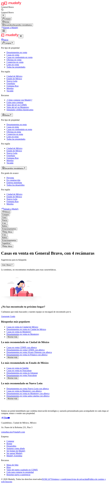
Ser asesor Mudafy (14, 453)
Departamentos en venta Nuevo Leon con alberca (27, 388)
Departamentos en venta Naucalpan (21, 375)
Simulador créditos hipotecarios (19, 110)
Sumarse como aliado (15, 448)
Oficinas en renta (13, 132)
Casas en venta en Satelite (17, 368)
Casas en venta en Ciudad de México (22, 327)
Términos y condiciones (61, 479)
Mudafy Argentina (14, 456)
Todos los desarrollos (15, 185)
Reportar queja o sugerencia (18, 474)
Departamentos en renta (16, 124)
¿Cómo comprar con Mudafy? (19, 100)
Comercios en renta (14, 134)
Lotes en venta (12, 64)
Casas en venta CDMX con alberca (21, 347)
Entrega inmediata (14, 182)
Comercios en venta (14, 62)
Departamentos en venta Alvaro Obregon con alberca (29, 352)
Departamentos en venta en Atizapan (22, 373)
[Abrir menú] (3, 31)
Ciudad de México (14, 76)
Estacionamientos (9, 229)
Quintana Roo (12, 86)
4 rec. (4, 223)
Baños (4, 226)
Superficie (6, 243)
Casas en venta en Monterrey (18, 332)
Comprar (7, 19)
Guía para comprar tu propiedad (20, 472)
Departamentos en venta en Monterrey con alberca (27, 393)
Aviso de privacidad (79, 479)
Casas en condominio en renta (19, 129)
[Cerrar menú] (20, 36)
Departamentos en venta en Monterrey (22, 334)
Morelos (10, 88)
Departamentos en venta (16, 52)
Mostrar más (12, 337)
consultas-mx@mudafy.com (13, 432)
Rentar (6, 22)
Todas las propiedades (15, 67)
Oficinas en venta (13, 60)
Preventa (10, 178)
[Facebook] (2, 418)
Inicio (5, 40)
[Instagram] (4, 418)
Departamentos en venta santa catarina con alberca (27, 396)
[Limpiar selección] (3, 15)
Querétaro (10, 83)
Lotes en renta (12, 137)
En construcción (13, 180)
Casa (4, 218)
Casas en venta (12, 55)
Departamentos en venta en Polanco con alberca (26, 355)
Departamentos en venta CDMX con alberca (25, 350)
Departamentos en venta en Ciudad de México (26, 329)
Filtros (7, 212)
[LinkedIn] (6, 418)
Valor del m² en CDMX (16, 105)
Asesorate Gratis (8, 316)
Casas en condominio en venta (19, 57)
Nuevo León (11, 81)
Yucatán (9, 91)
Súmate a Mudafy (10, 27)
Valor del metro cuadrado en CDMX (22, 470)
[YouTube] (9, 418)
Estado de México (14, 78)
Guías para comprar (14, 102)
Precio (4, 220)
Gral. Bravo (6, 265)
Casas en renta (12, 127)
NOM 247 (46, 479)
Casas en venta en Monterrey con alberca (24, 391)
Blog (8, 467)
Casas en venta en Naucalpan (19, 370)
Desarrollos (11, 446)
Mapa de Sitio (12, 465)
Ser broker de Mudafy (15, 451)
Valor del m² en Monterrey (17, 107)
